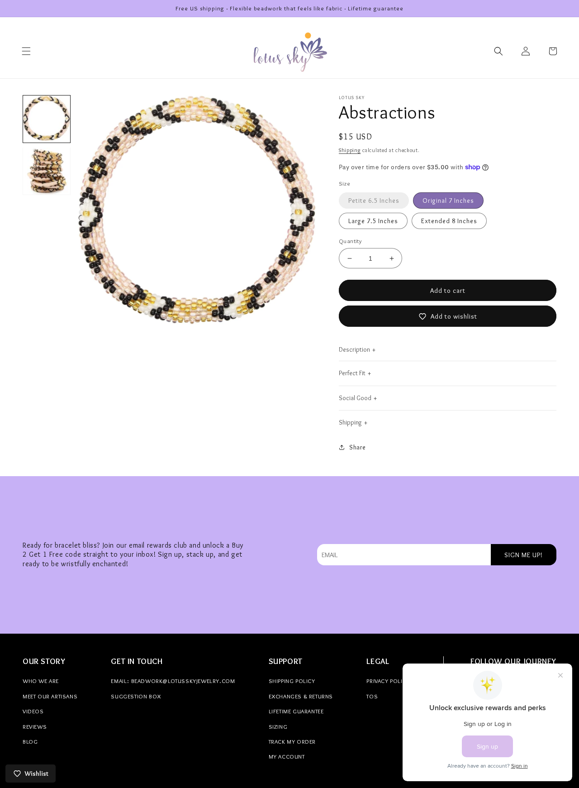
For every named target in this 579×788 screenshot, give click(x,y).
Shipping (350, 150)
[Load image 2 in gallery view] (47, 171)
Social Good (355, 398)
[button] (26, 51)
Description (354, 349)
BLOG (30, 741)
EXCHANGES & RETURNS (301, 696)
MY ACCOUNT (287, 756)
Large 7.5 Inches (373, 221)
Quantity (350, 240)
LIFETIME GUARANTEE (296, 711)
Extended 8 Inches (449, 221)
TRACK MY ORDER (292, 741)
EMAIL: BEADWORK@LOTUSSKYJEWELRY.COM (173, 680)
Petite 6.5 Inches (373, 200)
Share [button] (357, 447)
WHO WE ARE (41, 680)
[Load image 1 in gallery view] (47, 119)
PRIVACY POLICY (387, 680)
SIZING (278, 726)
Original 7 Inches (448, 200)
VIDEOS (33, 711)
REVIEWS (35, 726)
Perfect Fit (352, 373)
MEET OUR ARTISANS (50, 696)
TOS (372, 696)
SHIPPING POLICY (292, 680)
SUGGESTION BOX (136, 696)
